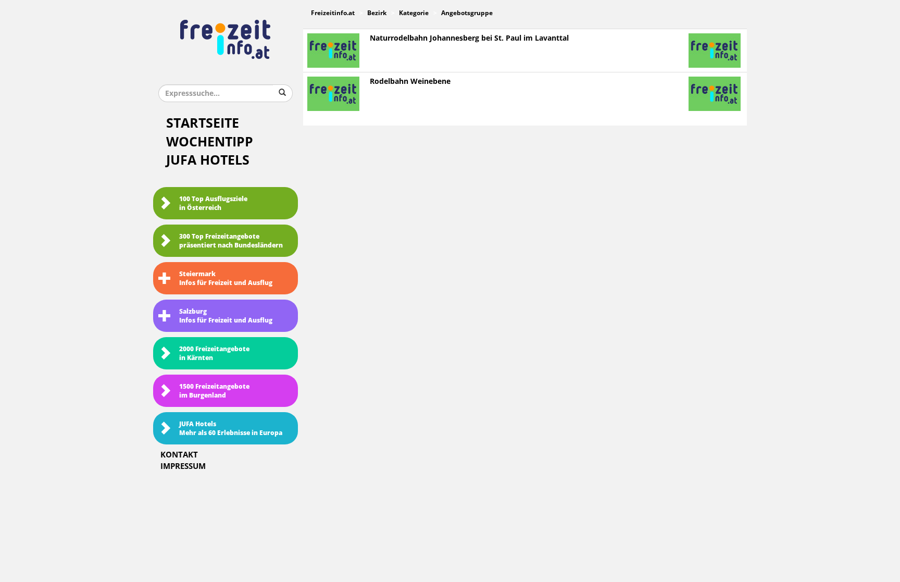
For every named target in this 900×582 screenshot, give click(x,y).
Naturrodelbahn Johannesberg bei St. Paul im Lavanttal (469, 38)
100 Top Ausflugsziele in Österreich (213, 203)
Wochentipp (209, 142)
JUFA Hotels (207, 160)
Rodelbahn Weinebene (410, 81)
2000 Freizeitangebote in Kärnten (214, 353)
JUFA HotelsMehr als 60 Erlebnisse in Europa (230, 428)
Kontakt (179, 455)
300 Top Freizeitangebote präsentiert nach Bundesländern (231, 241)
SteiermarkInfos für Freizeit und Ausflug (225, 278)
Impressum (183, 466)
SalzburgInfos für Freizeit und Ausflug (225, 316)
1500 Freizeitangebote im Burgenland (214, 391)
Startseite (202, 123)
